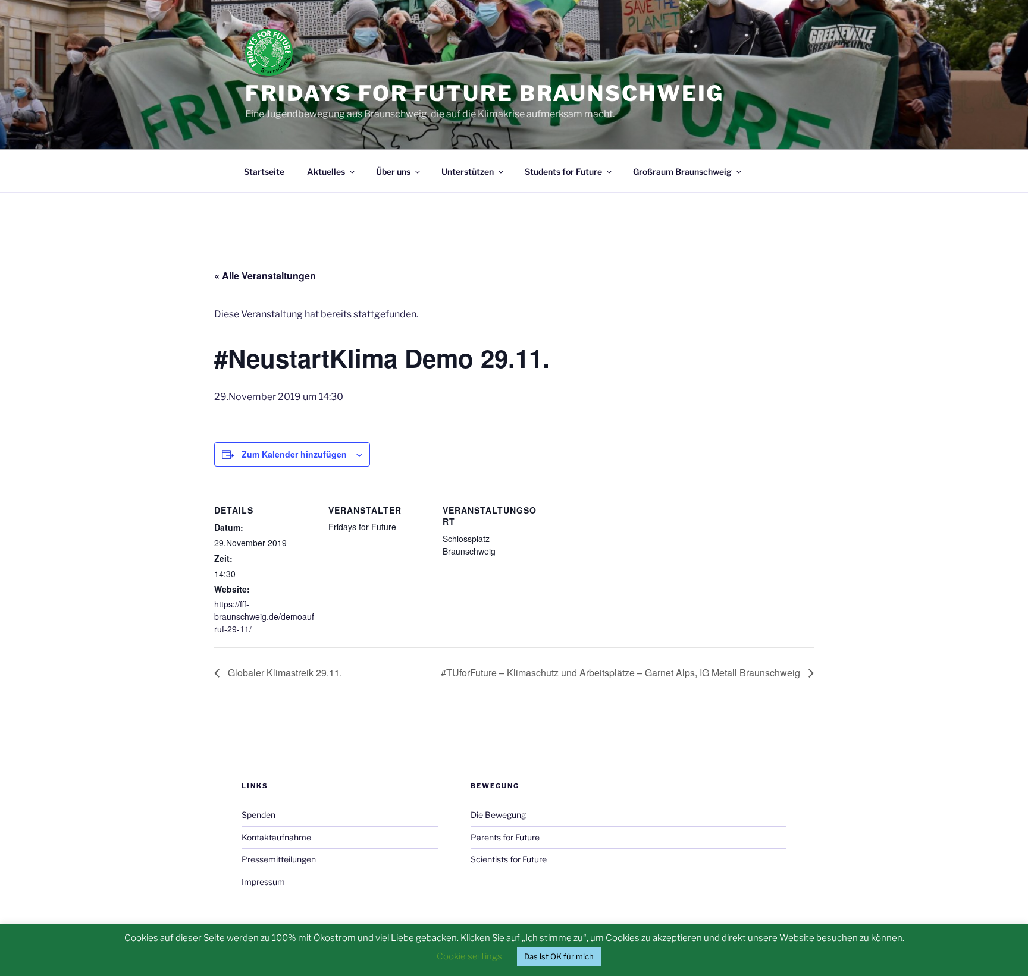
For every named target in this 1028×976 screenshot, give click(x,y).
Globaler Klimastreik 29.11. (283, 672)
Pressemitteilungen (279, 859)
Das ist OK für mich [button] (559, 956)
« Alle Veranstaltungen (265, 275)
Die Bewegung (498, 815)
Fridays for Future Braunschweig (484, 93)
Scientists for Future (509, 859)
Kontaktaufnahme (276, 837)
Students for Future (563, 171)
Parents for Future (505, 837)
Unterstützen (467, 171)
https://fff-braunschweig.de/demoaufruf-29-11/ (264, 616)
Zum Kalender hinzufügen (294, 454)
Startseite (264, 171)
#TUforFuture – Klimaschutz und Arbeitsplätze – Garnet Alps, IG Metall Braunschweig (622, 672)
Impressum (263, 882)
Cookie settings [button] (469, 956)
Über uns (393, 171)
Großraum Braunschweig (682, 171)
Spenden (258, 815)
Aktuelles (326, 171)
